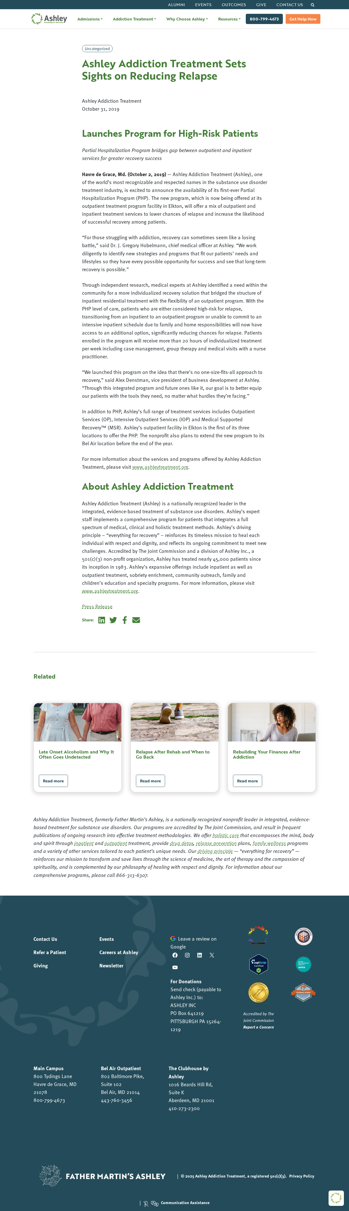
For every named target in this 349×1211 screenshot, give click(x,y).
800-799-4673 (264, 19)
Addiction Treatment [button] (133, 19)
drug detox (181, 843)
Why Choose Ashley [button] (185, 19)
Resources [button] (228, 19)
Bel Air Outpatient (121, 1068)
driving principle (215, 850)
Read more (53, 781)
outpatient (115, 843)
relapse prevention (216, 843)
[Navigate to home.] (48, 19)
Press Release (97, 606)
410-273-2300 (184, 1108)
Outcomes (234, 5)
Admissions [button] (88, 19)
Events (203, 5)
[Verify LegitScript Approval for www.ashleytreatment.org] (258, 963)
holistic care (226, 835)
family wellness (269, 843)
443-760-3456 (116, 1100)
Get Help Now (303, 19)
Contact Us (289, 5)
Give (261, 5)
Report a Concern (258, 1027)
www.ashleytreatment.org (160, 467)
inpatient (84, 843)
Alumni (176, 5)
